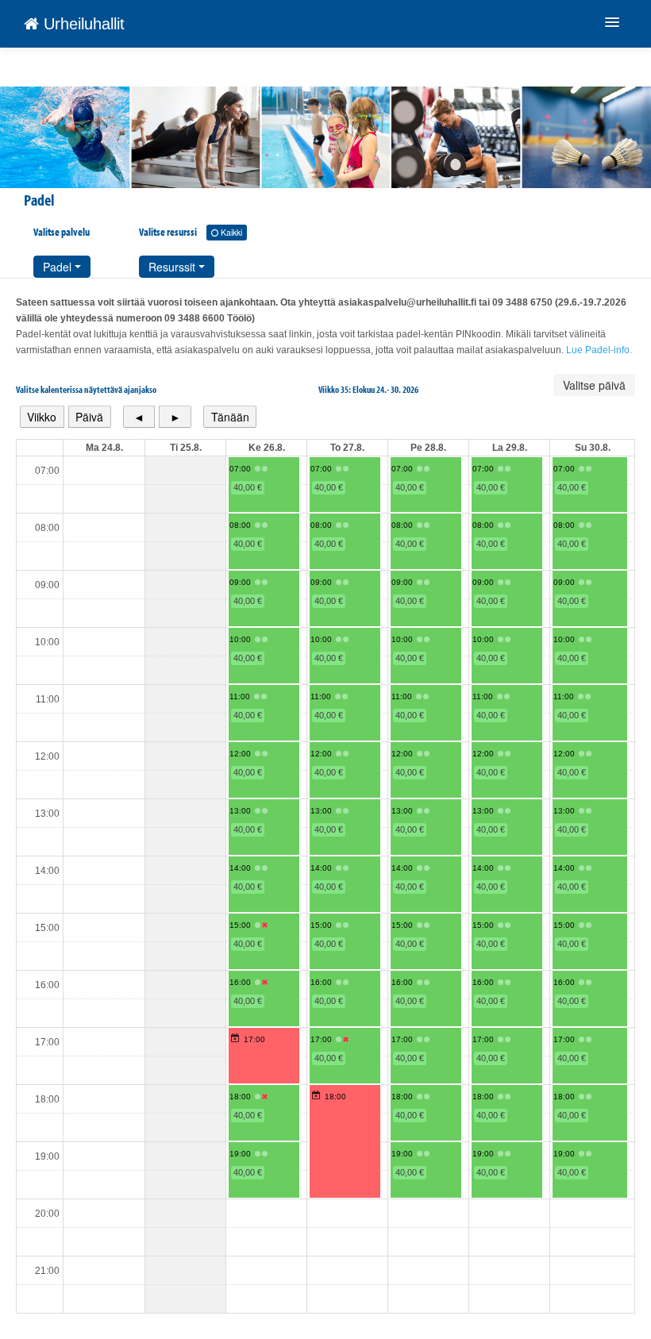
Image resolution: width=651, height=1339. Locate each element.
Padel (59, 267)
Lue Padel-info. (599, 350)
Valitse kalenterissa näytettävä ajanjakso (86, 389)
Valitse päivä (594, 385)
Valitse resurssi (190, 232)
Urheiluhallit (82, 24)
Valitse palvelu (61, 232)
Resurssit (173, 267)
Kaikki (230, 232)
